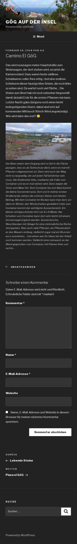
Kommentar (15, 303)
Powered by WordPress (20, 535)
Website (12, 393)
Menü (40, 36)
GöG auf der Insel (31, 22)
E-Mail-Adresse (18, 374)
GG (42, 50)
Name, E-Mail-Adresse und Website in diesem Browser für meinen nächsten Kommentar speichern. (37, 417)
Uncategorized (23, 267)
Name (11, 355)
